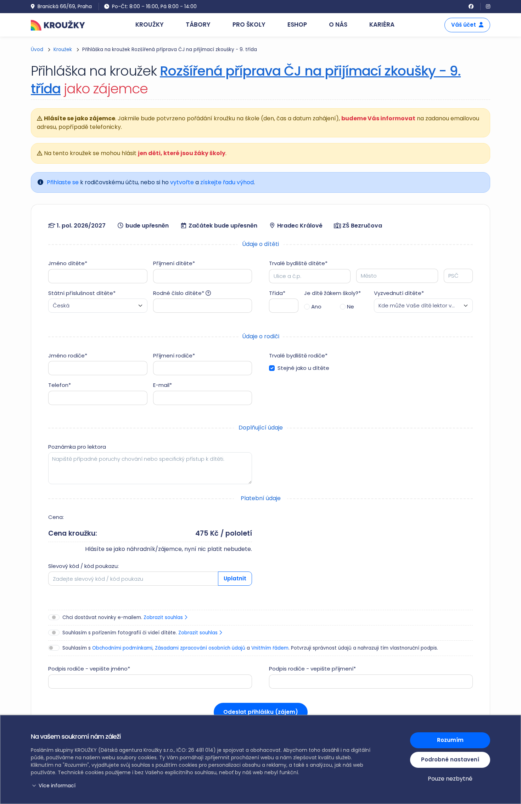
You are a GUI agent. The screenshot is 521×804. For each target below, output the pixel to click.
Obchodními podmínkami (122, 648)
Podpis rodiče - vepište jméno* (89, 668)
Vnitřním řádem (269, 648)
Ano (316, 306)
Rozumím (450, 740)
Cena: (56, 517)
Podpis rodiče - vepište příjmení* (312, 668)
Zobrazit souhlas (164, 617)
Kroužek (63, 49)
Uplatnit (235, 578)
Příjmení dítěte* (174, 263)
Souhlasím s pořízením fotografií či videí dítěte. (140, 632)
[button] (202, 785)
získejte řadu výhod (227, 182)
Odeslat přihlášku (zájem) (260, 712)
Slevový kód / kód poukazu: (83, 566)
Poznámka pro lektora (77, 446)
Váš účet (463, 24)
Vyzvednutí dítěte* (399, 293)
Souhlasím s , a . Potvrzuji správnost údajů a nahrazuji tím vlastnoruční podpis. (250, 648)
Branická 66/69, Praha (65, 6)
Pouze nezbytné (450, 779)
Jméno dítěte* (67, 263)
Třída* (277, 293)
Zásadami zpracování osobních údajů (200, 648)
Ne (350, 306)
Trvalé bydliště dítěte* (298, 263)
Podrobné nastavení (450, 759)
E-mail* (162, 385)
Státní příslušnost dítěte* (82, 293)
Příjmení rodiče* (174, 355)
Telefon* (59, 385)
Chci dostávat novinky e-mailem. (123, 617)
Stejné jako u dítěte (303, 368)
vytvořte (182, 182)
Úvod (37, 49)
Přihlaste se (63, 182)
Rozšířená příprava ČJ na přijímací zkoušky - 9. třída (246, 79)
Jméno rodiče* (67, 355)
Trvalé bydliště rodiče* (298, 355)
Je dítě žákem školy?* (332, 293)
